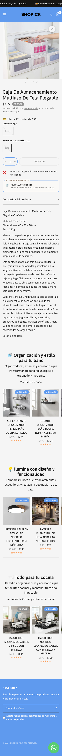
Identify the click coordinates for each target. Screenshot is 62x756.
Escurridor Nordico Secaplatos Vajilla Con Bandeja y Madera (46, 645)
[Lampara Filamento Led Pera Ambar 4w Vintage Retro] (45, 511)
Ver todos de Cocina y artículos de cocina (31, 599)
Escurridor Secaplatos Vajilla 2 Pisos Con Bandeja (16, 643)
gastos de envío (31, 108)
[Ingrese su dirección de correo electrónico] (56, 708)
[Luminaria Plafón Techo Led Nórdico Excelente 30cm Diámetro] (16, 511)
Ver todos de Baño (31, 382)
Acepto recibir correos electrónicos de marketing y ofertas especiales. (31, 718)
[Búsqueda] (52, 14)
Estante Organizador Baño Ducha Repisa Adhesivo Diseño (45, 428)
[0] (57, 14)
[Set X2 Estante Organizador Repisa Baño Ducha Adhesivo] (16, 403)
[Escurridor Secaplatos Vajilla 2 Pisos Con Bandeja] (16, 620)
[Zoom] (52, 29)
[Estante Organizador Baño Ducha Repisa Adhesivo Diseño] (45, 403)
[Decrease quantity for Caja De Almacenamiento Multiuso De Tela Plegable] (5, 162)
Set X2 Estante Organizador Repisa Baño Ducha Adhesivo (16, 426)
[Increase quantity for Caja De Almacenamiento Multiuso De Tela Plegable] (14, 162)
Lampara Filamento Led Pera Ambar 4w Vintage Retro (45, 535)
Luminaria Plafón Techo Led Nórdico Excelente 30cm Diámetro (16, 537)
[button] (31, 200)
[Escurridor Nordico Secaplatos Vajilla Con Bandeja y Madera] (45, 620)
